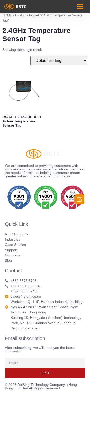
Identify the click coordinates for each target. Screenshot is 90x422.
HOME (7, 15)
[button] (80, 6)
